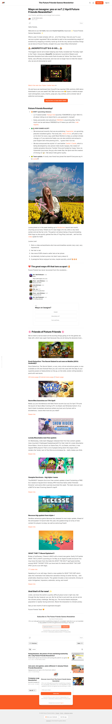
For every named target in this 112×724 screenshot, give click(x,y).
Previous (34, 643)
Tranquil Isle (51, 115)
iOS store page (33, 377)
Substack (48, 720)
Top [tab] (30, 649)
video (30, 237)
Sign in (107, 3)
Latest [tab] (34, 649)
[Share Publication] (93, 2)
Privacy (57, 713)
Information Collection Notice (55, 698)
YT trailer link (32, 569)
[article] (56, 657)
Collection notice (68, 713)
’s (64, 227)
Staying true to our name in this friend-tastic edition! (42, 670)
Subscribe (99, 3)
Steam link (31, 414)
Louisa (35, 159)
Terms (61, 713)
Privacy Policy (67, 698)
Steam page (59, 377)
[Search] (89, 2)
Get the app (63, 717)
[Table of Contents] (2, 362)
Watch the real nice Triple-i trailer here (41, 85)
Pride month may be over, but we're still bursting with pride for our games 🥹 (48, 658)
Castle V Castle (71, 143)
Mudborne (60, 227)
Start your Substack (52, 717)
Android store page (46, 377)
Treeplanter (70, 131)
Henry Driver (66, 134)
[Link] (26, 48)
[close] (70, 672)
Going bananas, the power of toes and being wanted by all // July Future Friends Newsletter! (48, 655)
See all (31, 690)
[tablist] (32, 649)
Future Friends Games (37, 18)
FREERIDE (59, 120)
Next (79, 643)
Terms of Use (63, 697)
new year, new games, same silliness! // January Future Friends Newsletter (48, 667)
